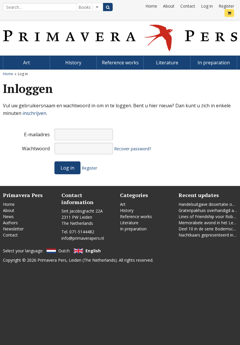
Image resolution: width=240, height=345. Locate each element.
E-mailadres (37, 134)
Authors (10, 222)
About (168, 6)
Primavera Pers (51, 260)
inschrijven (34, 113)
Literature (167, 62)
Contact (187, 6)
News (8, 216)
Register (226, 6)
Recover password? (132, 148)
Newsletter (13, 229)
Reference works (120, 62)
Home (151, 6)
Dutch (64, 250)
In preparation (214, 62)
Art (26, 62)
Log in (207, 6)
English (93, 250)
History (73, 62)
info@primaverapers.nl (82, 238)
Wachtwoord (36, 148)
